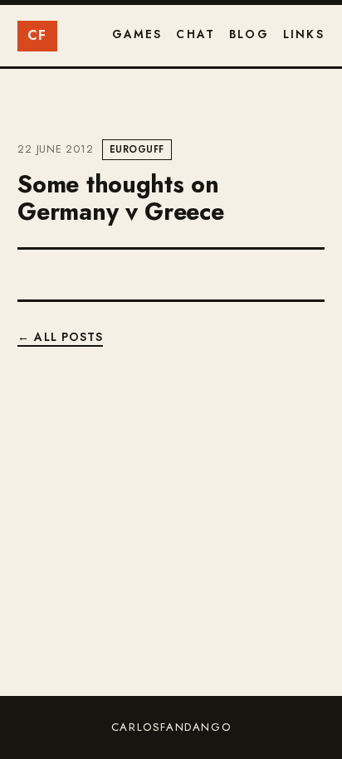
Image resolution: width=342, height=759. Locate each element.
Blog (249, 34)
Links (304, 34)
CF (37, 35)
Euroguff (137, 149)
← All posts (60, 336)
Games (137, 34)
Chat (195, 34)
